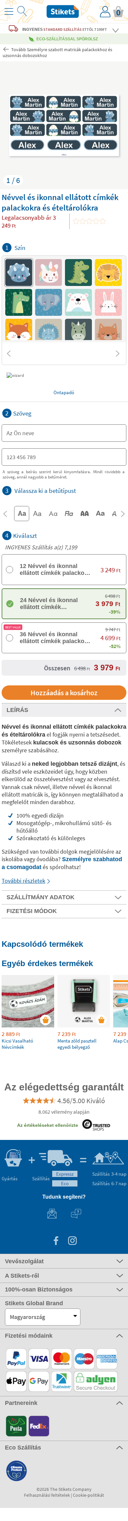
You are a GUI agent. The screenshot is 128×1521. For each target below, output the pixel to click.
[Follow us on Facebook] (56, 1241)
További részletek (23, 880)
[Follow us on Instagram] (72, 1241)
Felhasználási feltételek (47, 1495)
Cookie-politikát (88, 1495)
